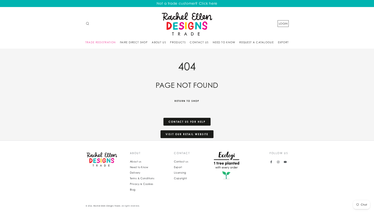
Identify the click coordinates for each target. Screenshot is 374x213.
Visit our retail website (187, 134)
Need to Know (139, 167)
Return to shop (187, 100)
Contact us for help (186, 121)
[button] (87, 23)
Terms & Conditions (142, 178)
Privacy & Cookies (141, 184)
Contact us (181, 161)
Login (283, 23)
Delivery (135, 172)
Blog (133, 189)
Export (178, 167)
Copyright (180, 178)
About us (135, 161)
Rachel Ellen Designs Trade (107, 206)
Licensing (180, 172)
